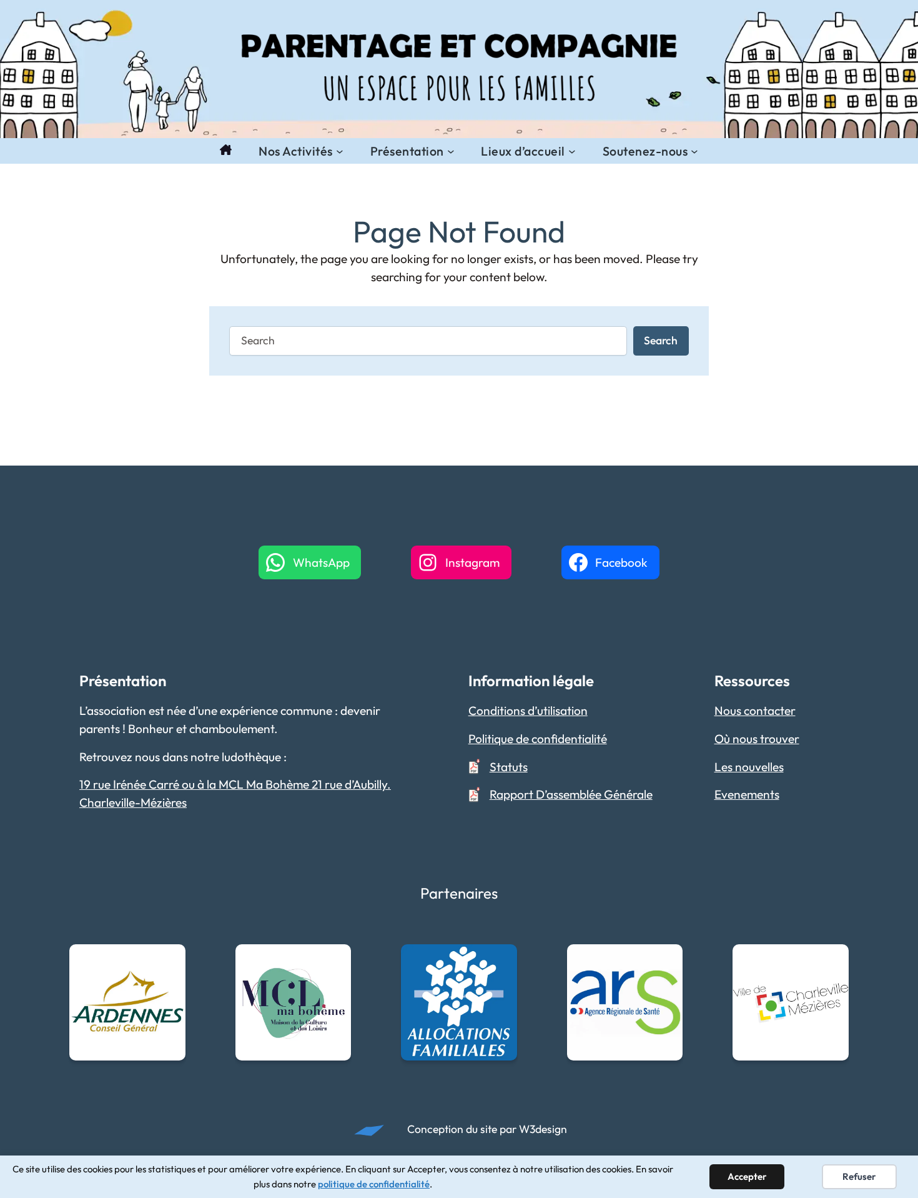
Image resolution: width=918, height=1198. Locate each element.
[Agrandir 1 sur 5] (169, 960)
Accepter (747, 1176)
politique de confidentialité (374, 1184)
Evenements (746, 794)
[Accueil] (226, 151)
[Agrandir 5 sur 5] (832, 960)
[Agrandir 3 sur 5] (501, 960)
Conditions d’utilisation (528, 710)
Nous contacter (755, 710)
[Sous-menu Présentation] (451, 151)
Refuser (859, 1176)
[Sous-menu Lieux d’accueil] (572, 151)
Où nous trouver (756, 738)
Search (661, 340)
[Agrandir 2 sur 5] (334, 960)
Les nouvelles (749, 766)
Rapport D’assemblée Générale (571, 794)
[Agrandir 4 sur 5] (666, 960)
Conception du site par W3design (487, 1129)
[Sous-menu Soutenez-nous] (694, 151)
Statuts (509, 766)
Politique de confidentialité (537, 738)
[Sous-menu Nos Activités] (339, 151)
